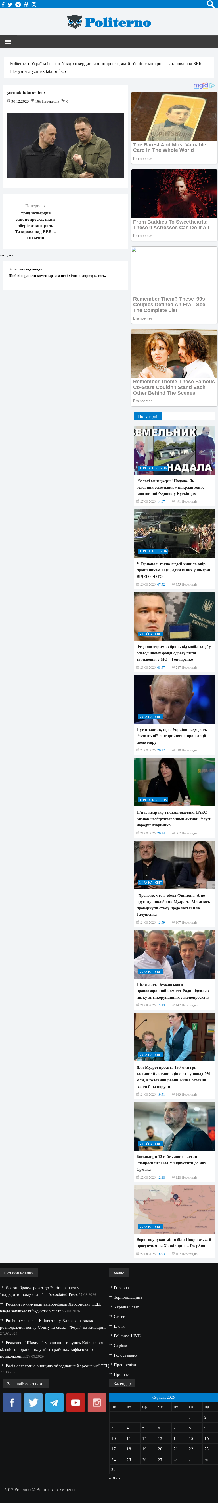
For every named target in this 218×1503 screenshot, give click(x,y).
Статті (120, 1316)
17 (113, 1448)
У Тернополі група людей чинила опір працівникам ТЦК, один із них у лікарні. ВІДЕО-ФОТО (174, 570)
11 (129, 1438)
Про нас (121, 1374)
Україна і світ (150, 634)
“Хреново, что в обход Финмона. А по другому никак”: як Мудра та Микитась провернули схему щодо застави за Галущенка (173, 904)
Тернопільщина (153, 468)
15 (191, 1438)
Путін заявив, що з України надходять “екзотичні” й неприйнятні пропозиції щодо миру (172, 735)
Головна (121, 1287)
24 (113, 1459)
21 (175, 1448)
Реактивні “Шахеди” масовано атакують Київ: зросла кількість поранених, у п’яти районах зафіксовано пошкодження (52, 1349)
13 (160, 1438)
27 (160, 1459)
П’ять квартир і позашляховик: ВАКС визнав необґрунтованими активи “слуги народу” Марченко (174, 818)
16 (206, 1438)
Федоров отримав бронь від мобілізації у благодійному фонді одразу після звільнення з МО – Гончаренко (174, 652)
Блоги (119, 1326)
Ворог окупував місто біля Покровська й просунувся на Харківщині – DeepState (174, 1242)
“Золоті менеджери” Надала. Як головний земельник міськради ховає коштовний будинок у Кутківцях (170, 487)
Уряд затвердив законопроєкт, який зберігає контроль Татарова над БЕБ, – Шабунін (35, 225)
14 (175, 1438)
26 (144, 1459)
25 (129, 1459)
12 (144, 1438)
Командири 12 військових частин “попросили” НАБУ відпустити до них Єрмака (171, 1162)
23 (206, 1448)
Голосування (125, 1355)
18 (129, 1448)
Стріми (120, 1345)
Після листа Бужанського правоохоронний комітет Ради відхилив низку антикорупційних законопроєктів (173, 990)
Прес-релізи (125, 1364)
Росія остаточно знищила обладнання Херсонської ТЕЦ (57, 1365)
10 (113, 1438)
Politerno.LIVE (127, 1335)
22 (191, 1448)
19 (144, 1448)
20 (160, 1448)
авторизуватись (92, 275)
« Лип (114, 1478)
